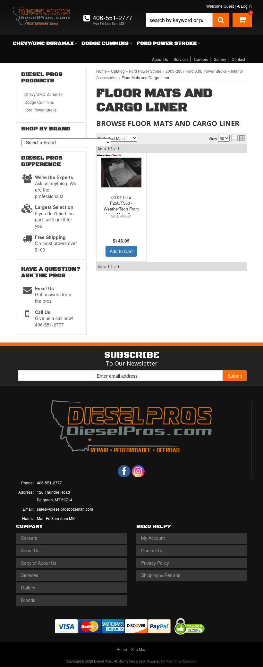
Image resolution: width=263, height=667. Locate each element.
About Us (160, 59)
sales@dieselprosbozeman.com (65, 509)
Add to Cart (121, 251)
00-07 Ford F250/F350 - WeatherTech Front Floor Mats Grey (121, 206)
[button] (187, 20)
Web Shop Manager (181, 660)
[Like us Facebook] (124, 471)
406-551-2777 (49, 482)
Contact (238, 59)
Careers (201, 59)
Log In (246, 6)
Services (181, 59)
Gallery (220, 59)
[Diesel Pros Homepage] (41, 12)
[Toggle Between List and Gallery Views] (238, 138)
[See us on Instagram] (138, 471)
